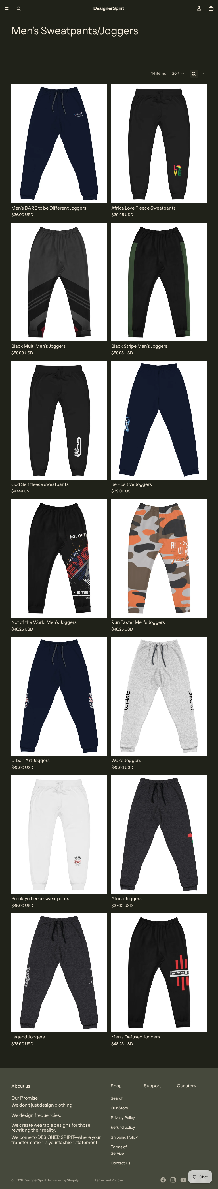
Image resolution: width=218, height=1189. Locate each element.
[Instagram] (173, 1180)
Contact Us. (121, 1162)
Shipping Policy (124, 1137)
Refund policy (123, 1127)
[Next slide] (198, 144)
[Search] (18, 8)
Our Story (119, 1108)
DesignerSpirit (35, 1180)
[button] (178, 73)
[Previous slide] (119, 144)
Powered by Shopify (63, 1180)
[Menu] (6, 8)
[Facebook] (163, 1180)
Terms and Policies (109, 1180)
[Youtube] (183, 1180)
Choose (102, 194)
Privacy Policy (123, 1117)
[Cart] (211, 8)
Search (117, 1098)
